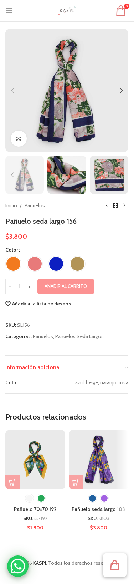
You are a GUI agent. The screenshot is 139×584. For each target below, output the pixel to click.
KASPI (39, 563)
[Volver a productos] (115, 205)
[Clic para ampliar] (19, 139)
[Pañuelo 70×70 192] (35, 460)
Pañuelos (35, 205)
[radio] (13, 264)
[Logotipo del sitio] (67, 10)
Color (11, 250)
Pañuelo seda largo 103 (98, 509)
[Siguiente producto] (124, 205)
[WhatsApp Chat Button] (18, 566)
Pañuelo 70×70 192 (35, 509)
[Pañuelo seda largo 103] (99, 460)
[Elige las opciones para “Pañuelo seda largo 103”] (76, 482)
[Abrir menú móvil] (9, 11)
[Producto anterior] (107, 205)
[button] (12, 90)
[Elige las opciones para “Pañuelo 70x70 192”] (12, 482)
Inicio (11, 205)
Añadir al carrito (66, 286)
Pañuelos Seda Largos (79, 336)
